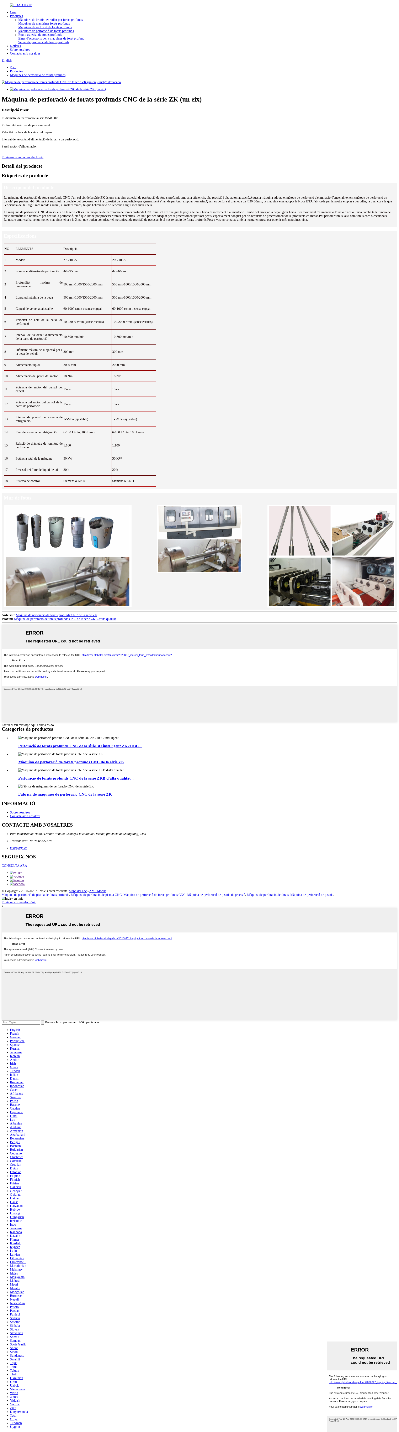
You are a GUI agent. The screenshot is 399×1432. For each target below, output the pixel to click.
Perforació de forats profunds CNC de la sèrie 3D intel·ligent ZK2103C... (80, 746)
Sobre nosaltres (20, 49)
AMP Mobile (97, 891)
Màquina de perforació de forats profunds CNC (154, 894)
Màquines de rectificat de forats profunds (45, 27)
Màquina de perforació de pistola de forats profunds (35, 894)
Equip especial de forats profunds (40, 34)
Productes (16, 16)
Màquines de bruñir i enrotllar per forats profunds (50, 19)
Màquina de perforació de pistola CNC (96, 894)
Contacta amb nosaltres (25, 53)
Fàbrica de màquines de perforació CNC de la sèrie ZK (65, 794)
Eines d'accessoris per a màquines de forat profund (51, 38)
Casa (13, 12)
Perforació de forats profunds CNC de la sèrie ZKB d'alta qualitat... (76, 778)
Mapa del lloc (78, 891)
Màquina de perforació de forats (268, 894)
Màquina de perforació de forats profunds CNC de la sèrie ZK (56, 615)
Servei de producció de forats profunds (43, 42)
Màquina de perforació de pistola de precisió (216, 894)
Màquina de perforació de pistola (311, 894)
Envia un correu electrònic (19, 902)
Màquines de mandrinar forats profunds (44, 23)
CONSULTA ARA (14, 865)
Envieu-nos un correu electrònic (22, 157)
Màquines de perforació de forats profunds (46, 31)
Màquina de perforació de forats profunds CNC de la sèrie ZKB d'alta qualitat (65, 619)
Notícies (15, 46)
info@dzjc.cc (18, 848)
